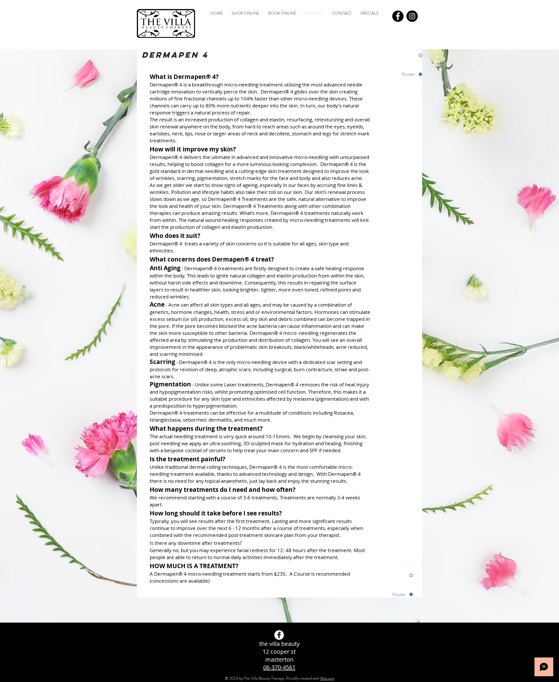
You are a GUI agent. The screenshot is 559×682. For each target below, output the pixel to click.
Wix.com (327, 678)
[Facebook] (398, 16)
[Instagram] (412, 16)
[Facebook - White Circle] (279, 635)
